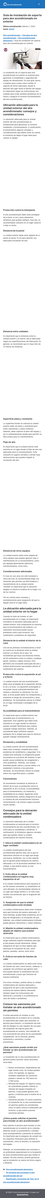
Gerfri (11, 29)
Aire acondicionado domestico (19, 1169)
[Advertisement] (22, 164)
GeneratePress (22, 1195)
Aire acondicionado (11, 35)
